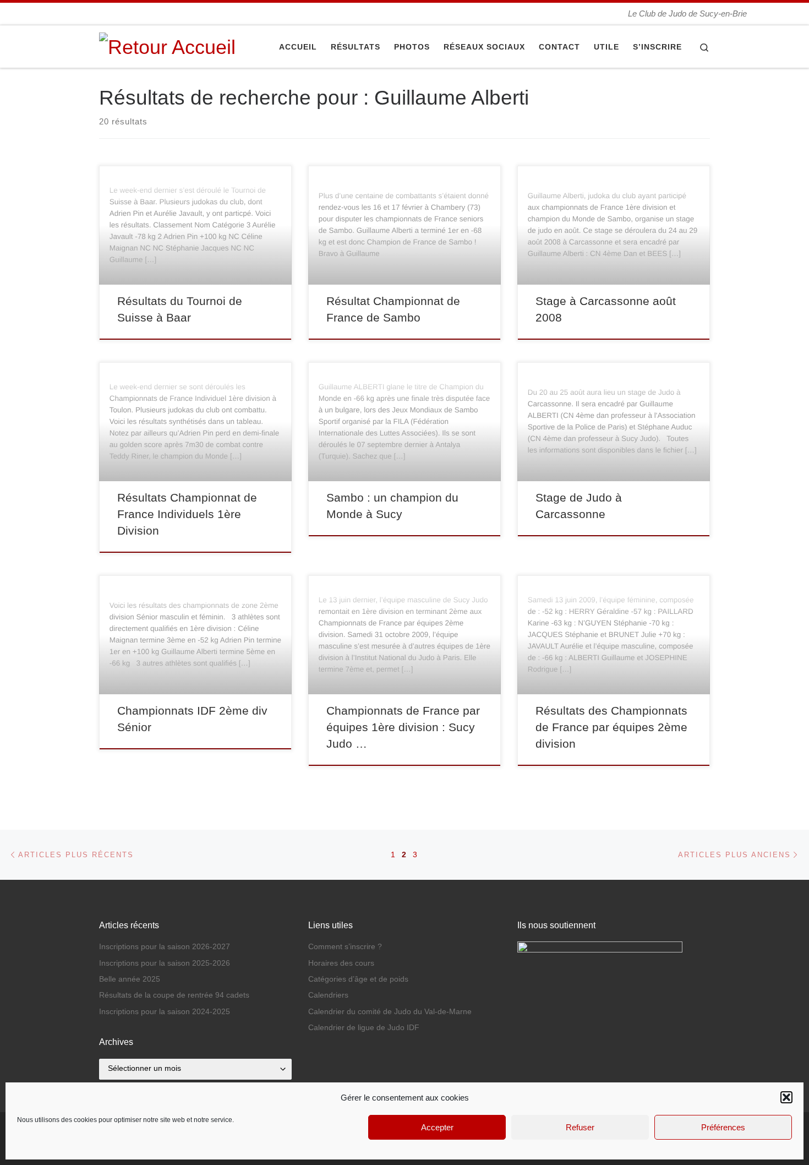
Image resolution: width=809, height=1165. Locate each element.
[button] (786, 1097)
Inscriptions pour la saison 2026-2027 (164, 947)
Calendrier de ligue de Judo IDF (363, 1028)
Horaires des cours (341, 963)
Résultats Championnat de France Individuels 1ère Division (187, 514)
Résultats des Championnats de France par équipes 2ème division (611, 727)
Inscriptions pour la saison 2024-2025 (164, 1012)
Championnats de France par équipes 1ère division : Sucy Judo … (403, 727)
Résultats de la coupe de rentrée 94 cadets (174, 995)
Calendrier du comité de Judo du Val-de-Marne (390, 1012)
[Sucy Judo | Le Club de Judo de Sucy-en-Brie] (167, 45)
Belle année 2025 (129, 979)
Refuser (580, 1127)
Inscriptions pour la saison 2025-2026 (164, 963)
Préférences (723, 1127)
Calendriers (328, 995)
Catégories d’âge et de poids (358, 979)
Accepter (437, 1127)
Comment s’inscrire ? (345, 947)
